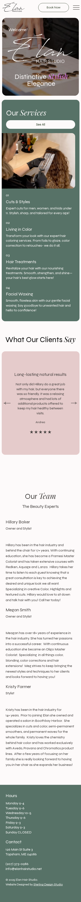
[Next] (74, 403)
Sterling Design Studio (48, 884)
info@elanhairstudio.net (24, 869)
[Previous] (7, 403)
